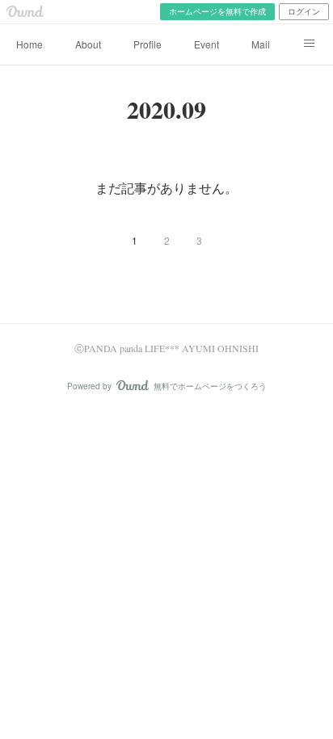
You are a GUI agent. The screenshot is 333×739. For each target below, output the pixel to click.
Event (206, 44)
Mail (260, 44)
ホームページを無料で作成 (217, 11)
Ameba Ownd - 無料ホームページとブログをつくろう (25, 11)
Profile (147, 44)
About (88, 44)
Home (29, 44)
